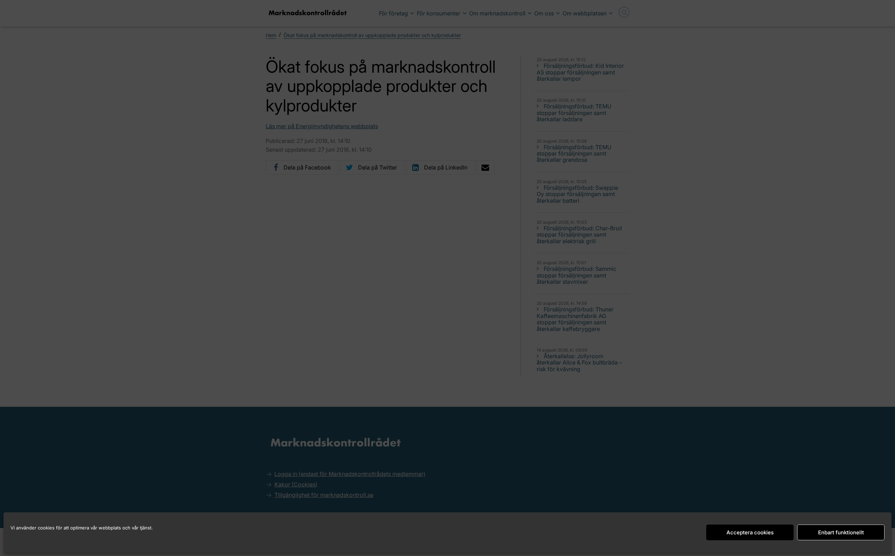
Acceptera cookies (750, 532)
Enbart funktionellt (841, 532)
